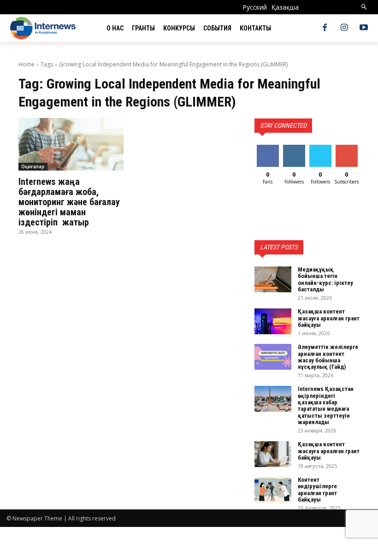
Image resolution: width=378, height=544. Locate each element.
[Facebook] (324, 28)
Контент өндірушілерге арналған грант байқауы (317, 489)
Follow (294, 148)
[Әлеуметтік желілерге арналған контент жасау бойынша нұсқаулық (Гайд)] (272, 357)
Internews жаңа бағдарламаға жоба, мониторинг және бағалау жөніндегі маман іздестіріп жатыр (69, 202)
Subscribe (347, 148)
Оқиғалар (33, 166)
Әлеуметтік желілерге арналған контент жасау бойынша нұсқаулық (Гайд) (328, 356)
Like (267, 148)
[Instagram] (344, 28)
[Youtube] (364, 28)
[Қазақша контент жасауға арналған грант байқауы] (272, 321)
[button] (364, 7)
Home (26, 64)
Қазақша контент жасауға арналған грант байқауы (329, 318)
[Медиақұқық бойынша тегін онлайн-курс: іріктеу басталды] (272, 279)
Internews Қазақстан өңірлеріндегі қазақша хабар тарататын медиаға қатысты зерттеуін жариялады (326, 405)
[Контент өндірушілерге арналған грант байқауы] (272, 490)
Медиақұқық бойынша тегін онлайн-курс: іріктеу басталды (325, 279)
